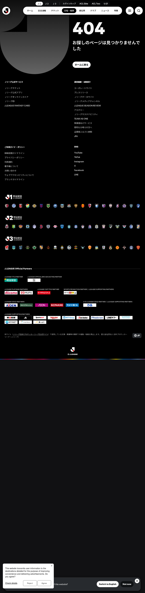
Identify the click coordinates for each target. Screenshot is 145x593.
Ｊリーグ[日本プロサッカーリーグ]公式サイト (30, 334)
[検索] (139, 11)
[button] (130, 11)
